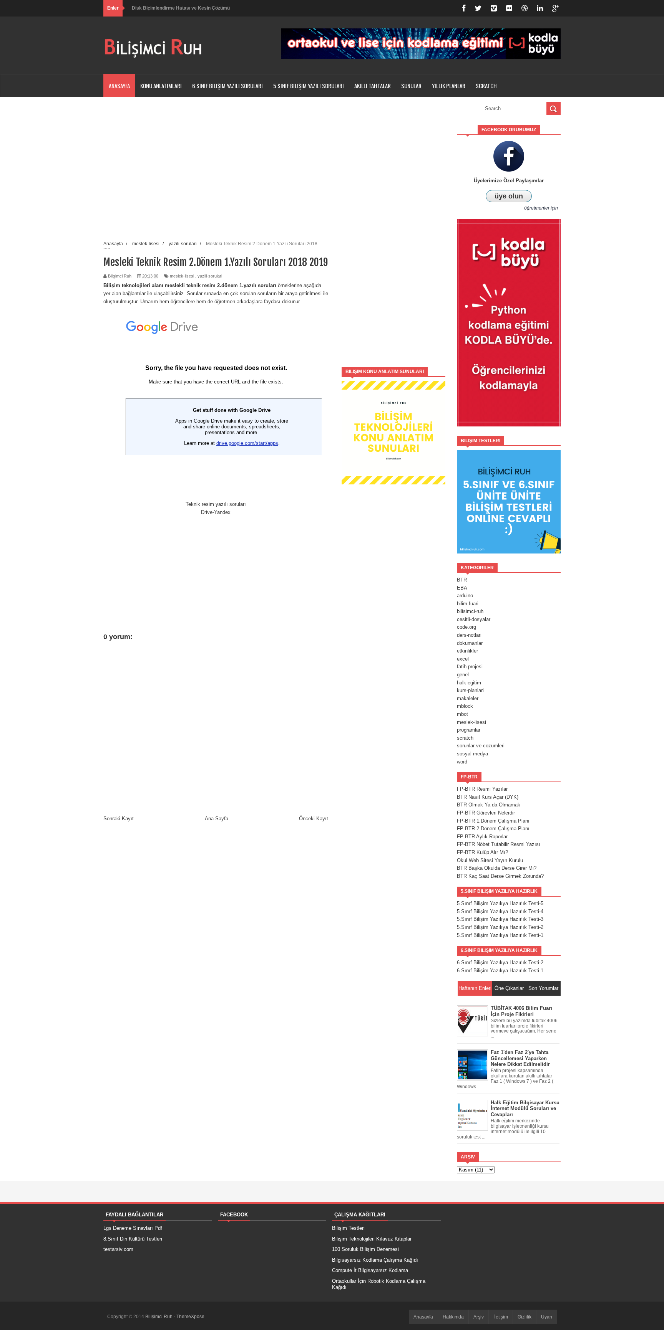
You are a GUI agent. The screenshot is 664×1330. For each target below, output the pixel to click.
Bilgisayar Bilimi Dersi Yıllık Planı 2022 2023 (180, 15)
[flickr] (509, 8)
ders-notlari (469, 635)
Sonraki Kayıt (118, 818)
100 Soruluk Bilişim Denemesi (365, 1249)
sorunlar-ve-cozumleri (481, 745)
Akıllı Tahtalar (372, 85)
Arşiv (478, 1317)
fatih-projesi (470, 666)
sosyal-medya (472, 754)
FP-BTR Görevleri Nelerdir (486, 813)
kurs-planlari (470, 690)
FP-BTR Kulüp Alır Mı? (482, 852)
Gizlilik (524, 1317)
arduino (465, 595)
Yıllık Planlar (448, 85)
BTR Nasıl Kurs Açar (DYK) (487, 797)
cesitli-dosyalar (473, 619)
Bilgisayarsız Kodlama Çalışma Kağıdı (375, 1260)
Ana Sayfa (216, 818)
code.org (466, 627)
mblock (465, 706)
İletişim (500, 1317)
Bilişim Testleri (348, 1228)
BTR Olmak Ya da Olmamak (488, 805)
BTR (462, 580)
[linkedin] (539, 8)
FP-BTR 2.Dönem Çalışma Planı (493, 828)
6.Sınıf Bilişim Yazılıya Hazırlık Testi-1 (500, 970)
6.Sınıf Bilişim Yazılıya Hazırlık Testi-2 (500, 962)
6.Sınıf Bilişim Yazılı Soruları (227, 85)
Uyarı (546, 1317)
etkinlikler (467, 651)
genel (463, 674)
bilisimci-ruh (470, 611)
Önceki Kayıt (313, 818)
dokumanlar (470, 643)
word (462, 762)
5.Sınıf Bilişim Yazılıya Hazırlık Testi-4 (500, 911)
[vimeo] (493, 8)
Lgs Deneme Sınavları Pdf (132, 1228)
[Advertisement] (393, 240)
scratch (465, 738)
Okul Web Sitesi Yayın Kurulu (490, 860)
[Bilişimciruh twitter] (478, 8)
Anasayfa (119, 85)
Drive (206, 512)
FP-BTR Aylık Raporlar (482, 836)
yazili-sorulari (210, 276)
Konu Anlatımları (161, 85)
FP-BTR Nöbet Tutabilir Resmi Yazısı (498, 844)
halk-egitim (469, 683)
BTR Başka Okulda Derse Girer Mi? (496, 868)
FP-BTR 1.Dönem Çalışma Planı (493, 821)
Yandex (222, 512)
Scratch (486, 85)
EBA (462, 588)
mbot (462, 714)
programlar (468, 730)
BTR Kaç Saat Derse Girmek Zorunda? (500, 876)
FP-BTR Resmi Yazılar (482, 789)
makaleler (467, 698)
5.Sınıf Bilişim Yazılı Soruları (308, 85)
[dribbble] (524, 8)
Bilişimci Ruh (159, 1316)
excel (463, 659)
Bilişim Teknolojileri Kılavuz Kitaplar (372, 1239)
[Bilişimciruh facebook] (464, 8)
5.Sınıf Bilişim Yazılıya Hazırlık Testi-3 (500, 919)
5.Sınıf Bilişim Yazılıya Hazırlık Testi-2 (500, 927)
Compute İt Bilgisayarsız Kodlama (370, 1270)
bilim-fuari (467, 603)
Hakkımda (453, 1317)
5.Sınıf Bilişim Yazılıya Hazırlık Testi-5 (500, 903)
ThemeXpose (190, 1316)
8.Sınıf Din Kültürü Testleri (132, 1239)
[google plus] (556, 8)
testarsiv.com (118, 1249)
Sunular (411, 85)
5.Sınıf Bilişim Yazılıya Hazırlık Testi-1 (500, 935)
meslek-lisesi (182, 276)
